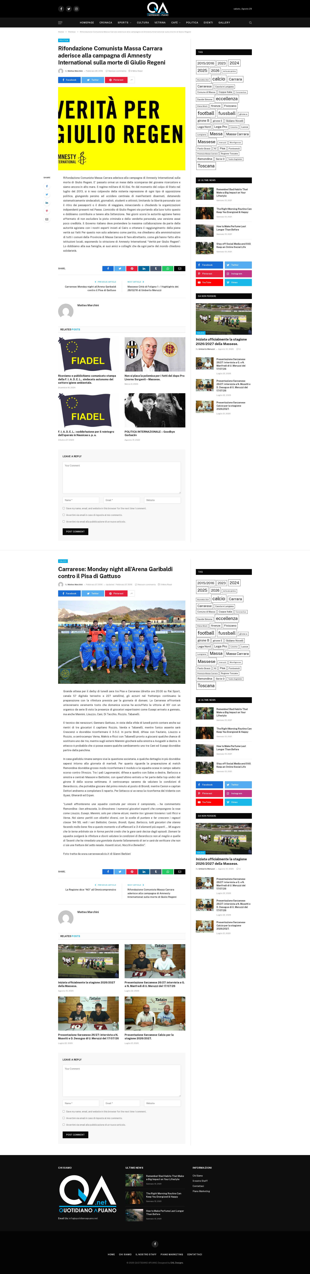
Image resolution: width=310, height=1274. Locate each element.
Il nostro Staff (200, 1181)
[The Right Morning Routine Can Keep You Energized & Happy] (205, 213)
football (206, 113)
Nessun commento (117, 71)
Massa (216, 133)
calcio (218, 79)
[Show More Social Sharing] (131, 80)
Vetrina (160, 22)
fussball (227, 113)
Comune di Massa (206, 92)
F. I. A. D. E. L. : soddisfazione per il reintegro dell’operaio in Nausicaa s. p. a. (86, 433)
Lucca (244, 127)
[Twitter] (47, 194)
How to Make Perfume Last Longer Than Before (231, 228)
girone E (217, 120)
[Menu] (60, 22)
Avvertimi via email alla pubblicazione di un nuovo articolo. (96, 521)
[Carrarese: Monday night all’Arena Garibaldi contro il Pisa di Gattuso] (121, 642)
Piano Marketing (201, 1191)
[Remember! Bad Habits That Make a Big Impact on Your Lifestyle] (205, 193)
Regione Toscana (229, 153)
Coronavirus (241, 92)
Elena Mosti (202, 106)
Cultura (143, 22)
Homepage (87, 22)
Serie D (220, 158)
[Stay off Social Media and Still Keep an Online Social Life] (205, 248)
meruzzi (222, 142)
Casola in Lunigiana (224, 86)
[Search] (250, 22)
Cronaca (105, 22)
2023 (222, 63)
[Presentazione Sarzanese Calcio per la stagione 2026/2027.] (205, 407)
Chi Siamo (198, 1175)
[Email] (47, 219)
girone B (203, 120)
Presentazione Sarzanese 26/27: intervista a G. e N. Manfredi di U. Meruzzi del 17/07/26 (231, 364)
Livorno (234, 127)
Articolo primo (229, 71)
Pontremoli (234, 148)
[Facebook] (47, 186)
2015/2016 (205, 63)
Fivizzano (230, 105)
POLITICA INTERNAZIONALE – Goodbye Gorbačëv (150, 433)
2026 (215, 71)
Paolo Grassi (203, 148)
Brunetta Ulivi (203, 80)
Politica (192, 22)
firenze (215, 105)
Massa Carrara (237, 134)
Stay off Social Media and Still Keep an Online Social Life (234, 245)
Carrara (235, 79)
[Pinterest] (47, 211)
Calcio (200, 333)
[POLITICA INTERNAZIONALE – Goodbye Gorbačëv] (155, 410)
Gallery (224, 22)
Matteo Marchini (75, 71)
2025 (202, 70)
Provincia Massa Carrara (207, 154)
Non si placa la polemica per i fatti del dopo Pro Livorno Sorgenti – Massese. (155, 377)
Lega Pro (220, 126)
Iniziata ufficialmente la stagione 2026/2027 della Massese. (221, 341)
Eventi (208, 22)
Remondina (204, 158)
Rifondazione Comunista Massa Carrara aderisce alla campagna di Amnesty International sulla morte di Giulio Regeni (152, 893)
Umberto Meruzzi (207, 349)
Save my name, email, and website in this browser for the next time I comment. (106, 508)
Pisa (222, 148)
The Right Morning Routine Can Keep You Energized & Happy (234, 210)
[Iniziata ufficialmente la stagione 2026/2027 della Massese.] (224, 319)
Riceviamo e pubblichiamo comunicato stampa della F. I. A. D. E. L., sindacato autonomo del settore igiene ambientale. (87, 379)
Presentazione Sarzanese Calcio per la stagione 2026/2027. (231, 405)
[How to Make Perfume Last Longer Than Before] (205, 230)
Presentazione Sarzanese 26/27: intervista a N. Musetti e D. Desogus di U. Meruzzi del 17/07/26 (233, 386)
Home (111, 1254)
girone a (243, 114)
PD (215, 149)
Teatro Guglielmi (235, 159)
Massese (206, 141)
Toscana (206, 165)
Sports (123, 22)
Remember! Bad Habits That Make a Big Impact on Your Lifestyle (232, 192)
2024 (234, 63)
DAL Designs (177, 1263)
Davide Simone (204, 99)
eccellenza (227, 98)
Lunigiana (201, 135)
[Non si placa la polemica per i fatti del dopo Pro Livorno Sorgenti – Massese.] (155, 354)
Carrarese (204, 86)
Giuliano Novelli (234, 120)
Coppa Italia (225, 92)
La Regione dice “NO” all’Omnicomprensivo (91, 889)
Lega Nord (204, 126)
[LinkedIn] (47, 202)
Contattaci (198, 1186)
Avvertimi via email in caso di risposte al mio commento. (94, 515)
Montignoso (235, 142)
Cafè (174, 22)
